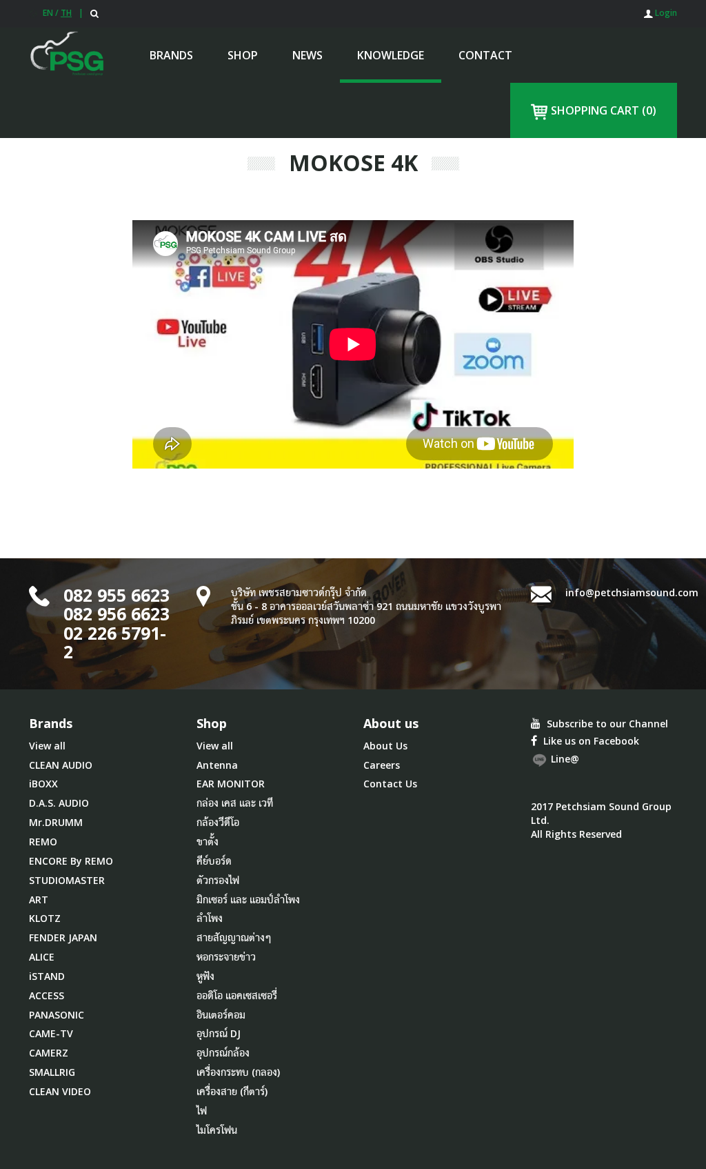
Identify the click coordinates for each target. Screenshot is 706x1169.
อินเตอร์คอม (220, 1014)
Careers (381, 765)
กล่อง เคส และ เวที (234, 802)
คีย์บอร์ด (214, 860)
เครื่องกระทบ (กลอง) (238, 1072)
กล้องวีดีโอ (217, 822)
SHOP (243, 55)
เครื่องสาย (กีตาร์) (232, 1091)
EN (48, 13)
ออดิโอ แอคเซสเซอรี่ (236, 995)
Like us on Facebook (590, 740)
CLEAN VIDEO (60, 1091)
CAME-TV (51, 1033)
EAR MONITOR (230, 783)
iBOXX (43, 783)
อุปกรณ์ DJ (218, 1033)
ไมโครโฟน (216, 1130)
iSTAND (47, 976)
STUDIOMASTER (67, 880)
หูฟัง (205, 976)
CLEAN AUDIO (60, 765)
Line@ (563, 758)
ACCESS (46, 995)
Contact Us (390, 783)
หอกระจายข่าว (226, 956)
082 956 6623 (116, 613)
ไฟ (201, 1110)
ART (38, 899)
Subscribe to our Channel (606, 723)
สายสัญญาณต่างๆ (233, 937)
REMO (43, 841)
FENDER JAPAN (63, 937)
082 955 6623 (116, 595)
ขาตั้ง (207, 841)
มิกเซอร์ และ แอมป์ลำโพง (248, 899)
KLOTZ (45, 918)
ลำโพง (209, 918)
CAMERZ (48, 1052)
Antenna (217, 765)
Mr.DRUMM (56, 822)
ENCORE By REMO (71, 860)
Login (665, 13)
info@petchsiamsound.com (631, 592)
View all (47, 745)
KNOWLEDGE (390, 55)
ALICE (41, 956)
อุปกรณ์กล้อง (223, 1052)
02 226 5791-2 (114, 642)
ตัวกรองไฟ (217, 880)
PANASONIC (56, 1014)
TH (66, 13)
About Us (385, 745)
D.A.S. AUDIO (59, 802)
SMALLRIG (52, 1072)
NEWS (307, 55)
